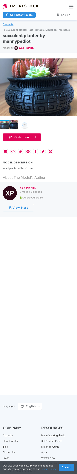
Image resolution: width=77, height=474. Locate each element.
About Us (8, 435)
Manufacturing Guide (53, 435)
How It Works (10, 441)
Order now (22, 137)
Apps (44, 452)
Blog (5, 446)
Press (6, 458)
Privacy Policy (48, 469)
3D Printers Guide (51, 441)
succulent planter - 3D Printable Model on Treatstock (38, 29)
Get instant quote (21, 14)
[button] (73, 62)
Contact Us (9, 452)
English (66, 14)
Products (8, 24)
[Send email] (5, 151)
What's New (48, 458)
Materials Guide (50, 446)
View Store (20, 208)
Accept (66, 467)
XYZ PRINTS (26, 47)
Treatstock (20, 6)
